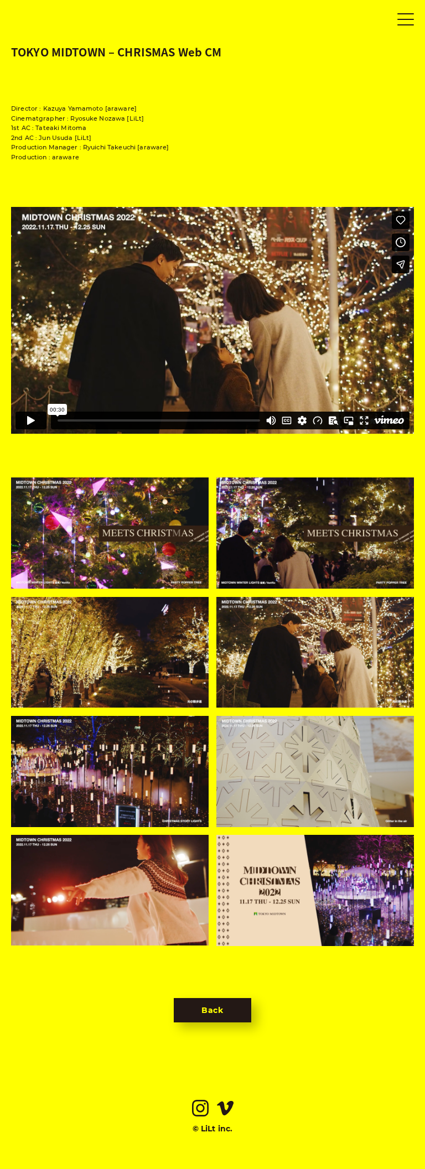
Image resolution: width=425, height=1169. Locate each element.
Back (212, 1010)
